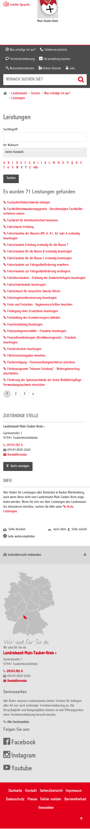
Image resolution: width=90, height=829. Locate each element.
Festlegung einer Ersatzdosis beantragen (32, 311)
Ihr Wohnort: (11, 145)
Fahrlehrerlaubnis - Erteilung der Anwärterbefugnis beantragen (46, 278)
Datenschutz (15, 799)
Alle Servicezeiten (18, 722)
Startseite (15, 791)
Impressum (74, 791)
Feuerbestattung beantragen (25, 325)
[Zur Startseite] (47, 11)
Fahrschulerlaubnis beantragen (26, 285)
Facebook (23, 742)
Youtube (21, 768)
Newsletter (46, 808)
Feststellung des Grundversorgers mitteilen (33, 318)
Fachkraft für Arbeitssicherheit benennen (32, 220)
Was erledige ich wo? (22, 50)
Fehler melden (50, 799)
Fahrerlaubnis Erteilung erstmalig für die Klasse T (37, 245)
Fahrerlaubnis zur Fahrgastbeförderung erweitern (38, 265)
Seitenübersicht (51, 791)
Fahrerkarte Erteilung (20, 227)
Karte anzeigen (20, 466)
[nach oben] (81, 818)
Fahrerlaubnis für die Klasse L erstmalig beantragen (39, 258)
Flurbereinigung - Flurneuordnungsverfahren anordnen (41, 362)
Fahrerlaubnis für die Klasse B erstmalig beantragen (39, 252)
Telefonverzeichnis (55, 50)
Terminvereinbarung (22, 59)
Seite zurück (79, 529)
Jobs (72, 68)
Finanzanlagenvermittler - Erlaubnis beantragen (36, 331)
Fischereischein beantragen (24, 349)
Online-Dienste (51, 68)
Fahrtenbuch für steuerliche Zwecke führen (33, 291)
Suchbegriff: (10, 129)
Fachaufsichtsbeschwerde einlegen (28, 203)
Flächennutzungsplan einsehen (26, 356)
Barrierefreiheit (75, 799)
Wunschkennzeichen (21, 68)
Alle (35, 168)
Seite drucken (16, 529)
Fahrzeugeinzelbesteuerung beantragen (32, 298)
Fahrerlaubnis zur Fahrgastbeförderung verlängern (38, 271)
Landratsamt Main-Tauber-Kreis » (24, 426)
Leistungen (18, 98)
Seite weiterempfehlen (21, 537)
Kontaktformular (17, 455)
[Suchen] (81, 79)
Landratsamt (19, 93)
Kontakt (31, 791)
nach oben (59, 529)
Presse (32, 799)
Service (35, 93)
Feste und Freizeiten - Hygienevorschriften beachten (39, 305)
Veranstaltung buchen (56, 59)
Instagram (23, 755)
